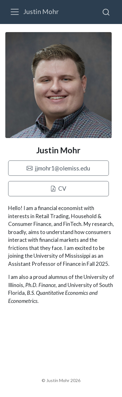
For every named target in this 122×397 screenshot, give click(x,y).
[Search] (106, 12)
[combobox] (106, 12)
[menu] (14, 12)
